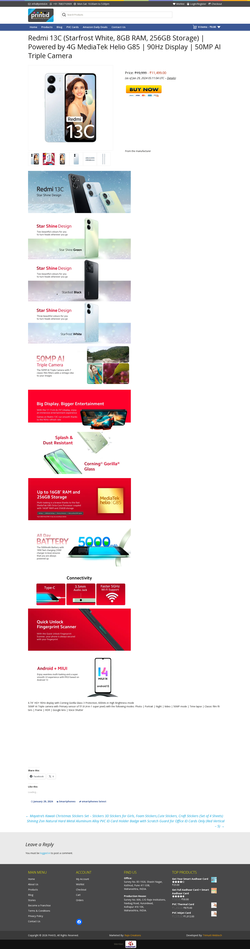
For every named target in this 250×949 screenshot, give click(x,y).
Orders (80, 900)
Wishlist (180, 3)
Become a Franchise (39, 905)
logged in (45, 853)
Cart (78, 894)
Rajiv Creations (132, 935)
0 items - (207, 26)
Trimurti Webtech (212, 935)
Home (33, 27)
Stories (32, 900)
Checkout (217, 3)
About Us (33, 884)
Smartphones (67, 801)
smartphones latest (94, 801)
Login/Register (198, 3)
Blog (59, 27)
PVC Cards (72, 27)
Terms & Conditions (39, 910)
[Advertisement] (125, 195)
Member (119, 944)
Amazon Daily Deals (95, 27)
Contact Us (119, 27)
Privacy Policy (35, 916)
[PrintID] (42, 15)
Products (47, 27)
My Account (82, 879)
